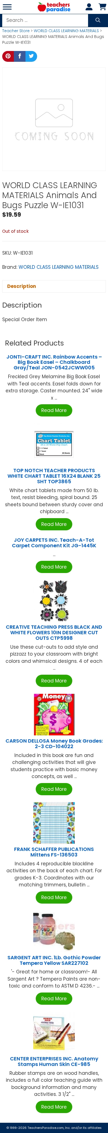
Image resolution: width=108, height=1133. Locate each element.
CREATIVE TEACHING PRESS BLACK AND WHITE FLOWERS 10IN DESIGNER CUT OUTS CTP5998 (54, 632)
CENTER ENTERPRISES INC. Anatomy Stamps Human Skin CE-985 (54, 1061)
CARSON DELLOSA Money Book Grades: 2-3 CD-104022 (54, 743)
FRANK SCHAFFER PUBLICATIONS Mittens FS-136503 (54, 852)
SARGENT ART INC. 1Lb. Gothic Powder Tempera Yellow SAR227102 (54, 960)
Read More (54, 410)
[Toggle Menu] (7, 6)
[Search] (98, 20)
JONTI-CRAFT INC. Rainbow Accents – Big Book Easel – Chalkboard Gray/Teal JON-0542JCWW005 (54, 362)
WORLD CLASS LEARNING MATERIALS (66, 31)
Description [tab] (21, 286)
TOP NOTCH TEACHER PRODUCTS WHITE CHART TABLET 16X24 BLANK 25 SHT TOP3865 (54, 476)
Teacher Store (16, 31)
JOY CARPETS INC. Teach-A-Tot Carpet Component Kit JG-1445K (54, 542)
